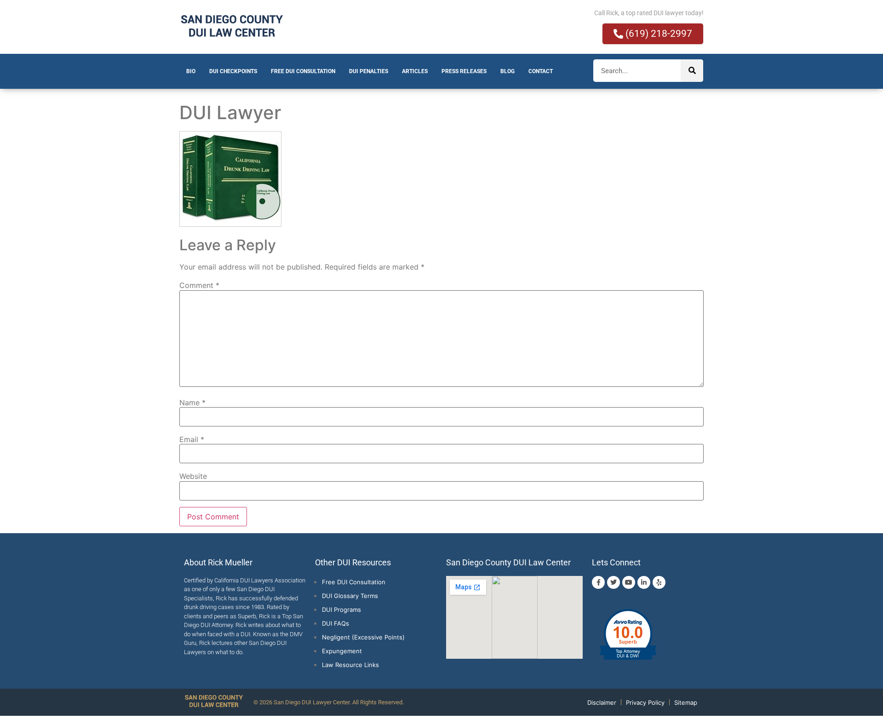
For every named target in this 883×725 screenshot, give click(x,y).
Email (191, 439)
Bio (190, 71)
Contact (540, 71)
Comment (199, 285)
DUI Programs (341, 609)
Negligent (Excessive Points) (363, 637)
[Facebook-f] (598, 582)
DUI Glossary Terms (350, 595)
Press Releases (464, 71)
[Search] (692, 70)
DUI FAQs (335, 623)
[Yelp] (659, 582)
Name (192, 402)
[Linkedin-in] (643, 582)
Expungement (342, 651)
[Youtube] (628, 582)
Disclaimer (601, 702)
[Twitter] (613, 582)
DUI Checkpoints (233, 71)
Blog (507, 71)
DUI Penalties (368, 71)
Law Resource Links (350, 664)
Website (193, 476)
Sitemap (685, 702)
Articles (415, 71)
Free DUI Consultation (303, 71)
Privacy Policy (645, 702)
